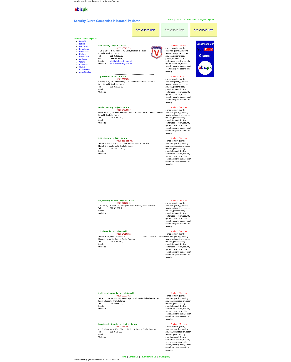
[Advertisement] (205, 123)
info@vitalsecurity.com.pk (121, 61)
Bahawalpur (84, 70)
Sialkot (82, 67)
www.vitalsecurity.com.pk (121, 64)
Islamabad (83, 65)
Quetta (82, 62)
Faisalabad (83, 46)
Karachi (82, 41)
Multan (82, 54)
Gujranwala (84, 52)
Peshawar (83, 59)
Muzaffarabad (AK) (92, 72)
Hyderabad (84, 57)
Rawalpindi (84, 49)
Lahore (82, 44)
